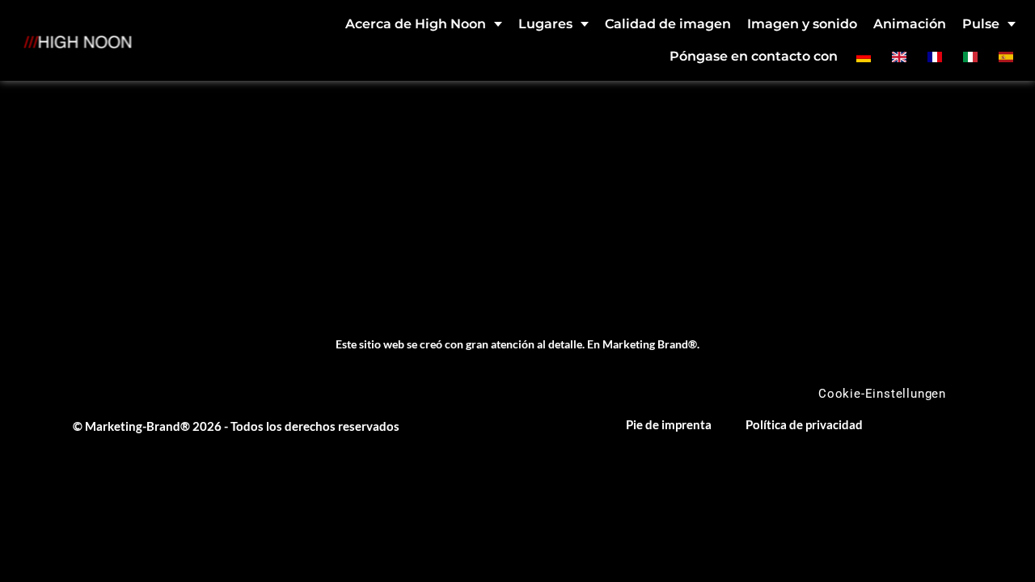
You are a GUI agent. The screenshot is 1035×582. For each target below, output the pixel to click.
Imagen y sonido (802, 24)
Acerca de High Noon (415, 24)
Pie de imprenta (669, 424)
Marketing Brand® (649, 344)
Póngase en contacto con (754, 56)
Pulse (980, 24)
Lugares (545, 24)
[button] (35, 546)
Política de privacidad (804, 424)
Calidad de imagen (668, 24)
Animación (909, 24)
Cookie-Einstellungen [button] (882, 393)
